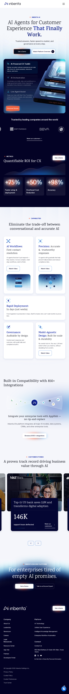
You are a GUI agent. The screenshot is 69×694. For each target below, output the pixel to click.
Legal (5, 639)
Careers (6, 635)
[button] (63, 3)
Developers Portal (9, 658)
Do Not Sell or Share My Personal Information (47, 659)
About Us (7, 623)
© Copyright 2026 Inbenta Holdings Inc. (16, 668)
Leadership (7, 627)
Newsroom (7, 631)
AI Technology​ (39, 623)
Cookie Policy (8, 675)
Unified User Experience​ (42, 627)
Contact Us (38, 646)
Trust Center (8, 683)
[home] (13, 4)
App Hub (6, 650)
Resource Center (9, 646)
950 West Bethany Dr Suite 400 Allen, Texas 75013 (49, 651)
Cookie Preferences (10, 679)
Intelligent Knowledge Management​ (45, 631)
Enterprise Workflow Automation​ (45, 635)
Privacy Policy (8, 672)
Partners (6, 654)
